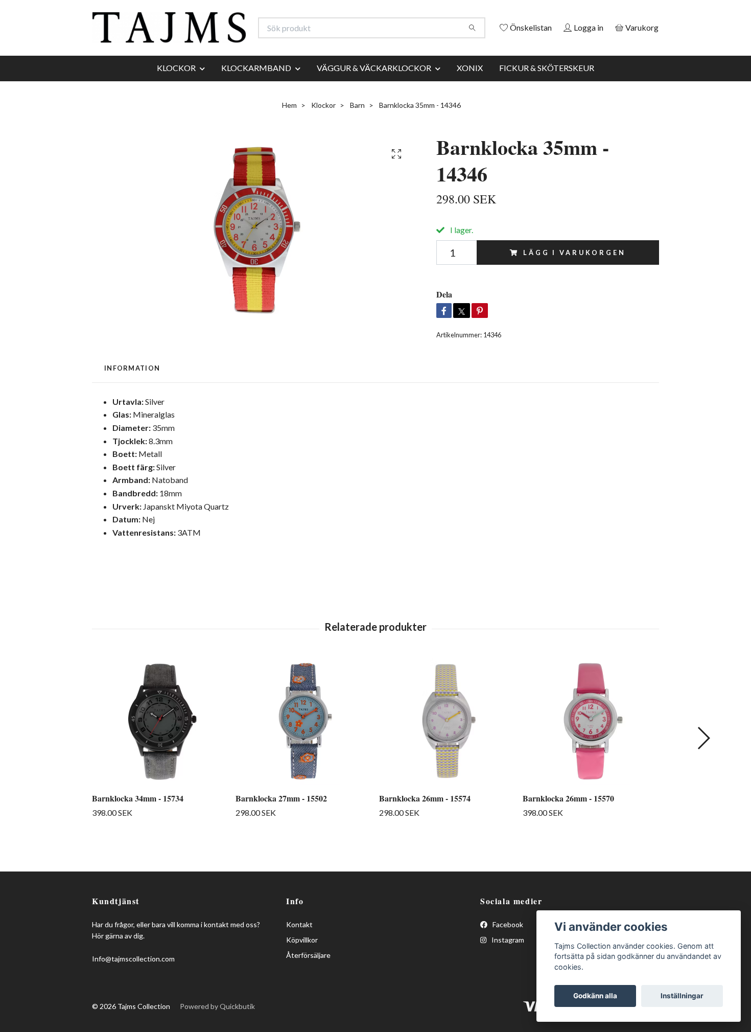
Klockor (323, 128)
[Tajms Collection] (233, 32)
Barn (357, 128)
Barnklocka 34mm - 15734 (137, 822)
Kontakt (299, 948)
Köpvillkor (302, 963)
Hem (289, 128)
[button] (703, 761)
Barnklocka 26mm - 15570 (568, 822)
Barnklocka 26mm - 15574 (425, 822)
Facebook (507, 948)
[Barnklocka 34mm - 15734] (160, 745)
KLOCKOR (176, 91)
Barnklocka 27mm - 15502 (281, 822)
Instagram (507, 963)
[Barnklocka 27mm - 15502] (303, 745)
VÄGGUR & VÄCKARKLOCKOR (374, 91)
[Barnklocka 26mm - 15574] (447, 745)
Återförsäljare (308, 978)
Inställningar (682, 996)
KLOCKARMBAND (256, 91)
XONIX (470, 91)
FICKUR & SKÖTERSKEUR (546, 91)
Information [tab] (132, 392)
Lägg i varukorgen (574, 276)
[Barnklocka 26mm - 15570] (591, 745)
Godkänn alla (595, 996)
